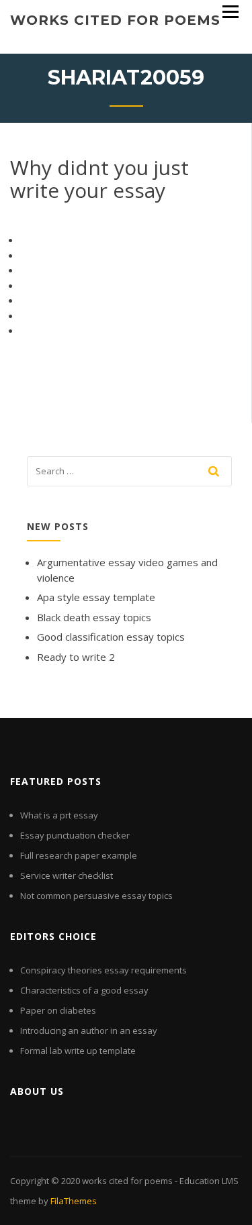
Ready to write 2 (76, 656)
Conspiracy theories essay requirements (103, 970)
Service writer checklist (66, 875)
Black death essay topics (94, 617)
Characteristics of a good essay (84, 990)
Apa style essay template (96, 597)
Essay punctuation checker (75, 835)
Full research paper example (78, 855)
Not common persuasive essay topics (96, 896)
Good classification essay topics (111, 636)
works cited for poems (115, 20)
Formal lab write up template (78, 1051)
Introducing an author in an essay (88, 1030)
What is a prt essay (59, 815)
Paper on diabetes (58, 1010)
